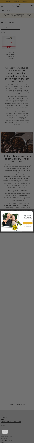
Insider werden (28, 223)
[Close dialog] (32, 211)
